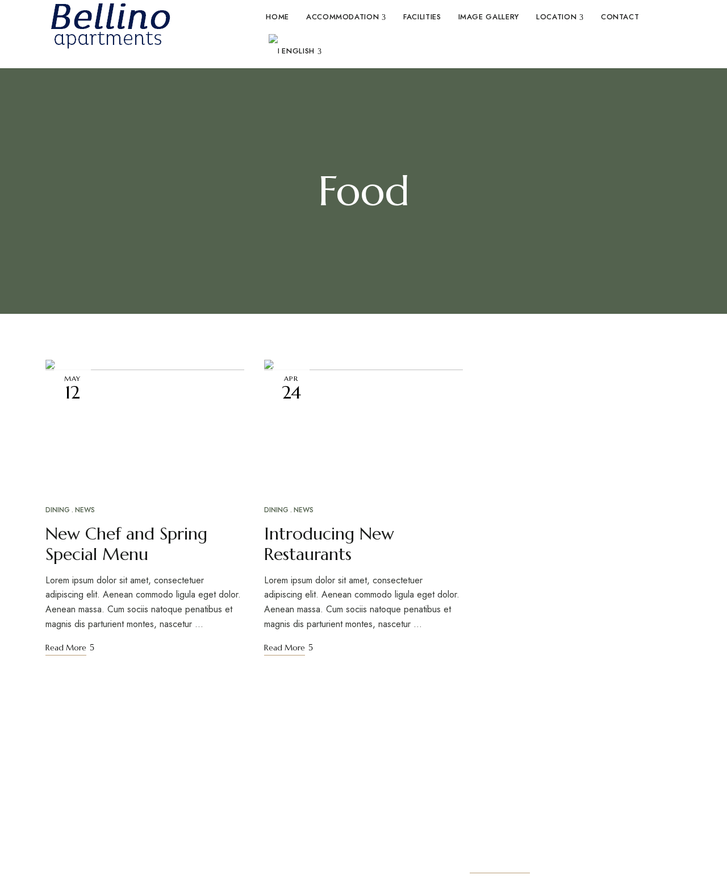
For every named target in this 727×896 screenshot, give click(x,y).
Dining (57, 510)
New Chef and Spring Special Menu (126, 544)
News (85, 510)
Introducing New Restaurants (329, 544)
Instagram (69, 877)
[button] (500, 864)
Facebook (48, 877)
